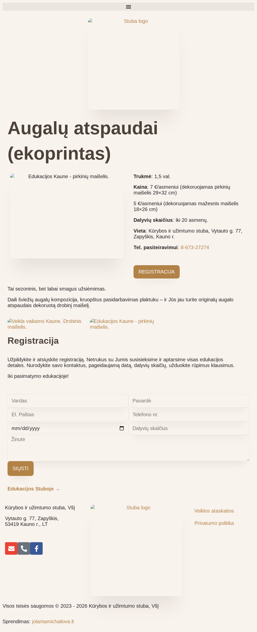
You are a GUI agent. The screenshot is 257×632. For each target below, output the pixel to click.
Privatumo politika (214, 523)
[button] (128, 7)
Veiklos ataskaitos (214, 511)
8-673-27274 (195, 247)
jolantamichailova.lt (53, 621)
